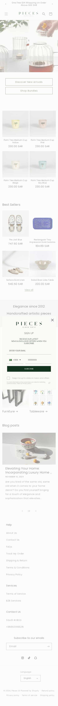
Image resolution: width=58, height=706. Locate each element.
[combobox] (15, 360)
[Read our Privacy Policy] (49, 383)
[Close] (52, 320)
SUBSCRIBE (29, 369)
